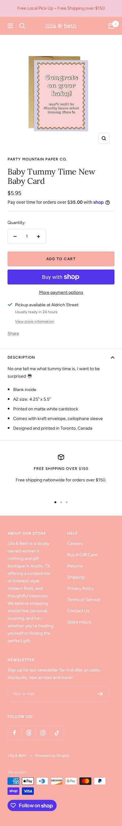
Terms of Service (83, 599)
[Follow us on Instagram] (43, 733)
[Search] (22, 26)
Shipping (75, 577)
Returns (75, 566)
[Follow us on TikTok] (57, 733)
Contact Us (78, 611)
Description (21, 357)
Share (13, 333)
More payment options (61, 292)
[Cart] (111, 26)
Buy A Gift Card (82, 554)
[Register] (100, 694)
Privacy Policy (80, 588)
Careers (75, 543)
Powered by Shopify (52, 755)
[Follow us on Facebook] (15, 733)
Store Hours (79, 622)
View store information (34, 321)
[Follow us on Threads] (29, 733)
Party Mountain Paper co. (37, 159)
